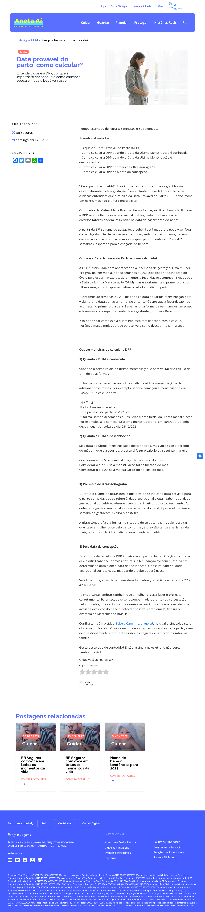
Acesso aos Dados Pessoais (121, 842)
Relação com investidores (169, 852)
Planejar (122, 22)
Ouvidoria (64, 823)
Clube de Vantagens (117, 847)
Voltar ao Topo (89, 683)
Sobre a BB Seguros (166, 857)
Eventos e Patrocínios (118, 853)
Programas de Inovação (168, 847)
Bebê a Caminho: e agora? (134, 623)
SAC (44, 823)
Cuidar (86, 22)
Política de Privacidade (167, 842)
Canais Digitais (92, 823)
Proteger (141, 22)
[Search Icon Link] (184, 22)
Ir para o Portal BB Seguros (116, 6)
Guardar (103, 22)
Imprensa (110, 858)
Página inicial (30, 40)
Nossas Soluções (143, 6)
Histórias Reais (165, 22)
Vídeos (161, 6)
